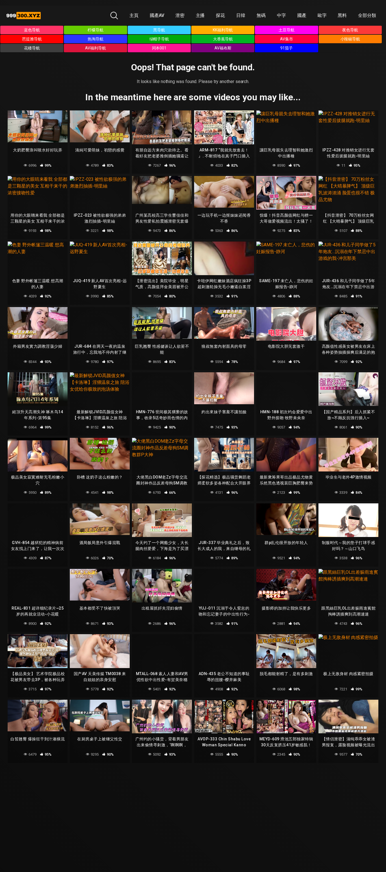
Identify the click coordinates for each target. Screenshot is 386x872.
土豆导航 (286, 30)
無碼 (261, 15)
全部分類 (367, 15)
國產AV (157, 15)
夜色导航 (350, 30)
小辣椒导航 (350, 39)
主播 (200, 15)
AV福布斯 (222, 48)
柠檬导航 (95, 30)
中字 (281, 15)
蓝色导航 (32, 30)
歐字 (322, 15)
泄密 (180, 15)
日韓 (240, 15)
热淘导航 (95, 39)
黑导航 (159, 30)
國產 (301, 15)
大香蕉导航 (223, 39)
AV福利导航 (95, 48)
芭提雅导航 (32, 39)
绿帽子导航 (159, 39)
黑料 (342, 15)
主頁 (133, 15)
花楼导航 (32, 48)
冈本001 (159, 48)
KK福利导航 (223, 30)
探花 (220, 15)
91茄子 (286, 48)
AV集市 (286, 39)
